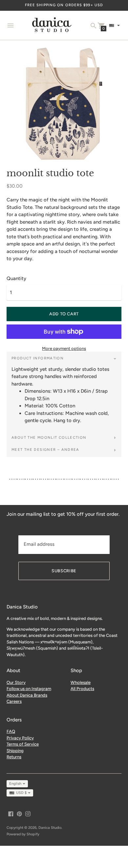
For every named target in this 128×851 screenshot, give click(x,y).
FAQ (11, 731)
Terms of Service (23, 744)
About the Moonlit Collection (49, 437)
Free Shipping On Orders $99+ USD (64, 5)
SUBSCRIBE (64, 570)
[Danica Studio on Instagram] (28, 813)
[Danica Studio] (52, 25)
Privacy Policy (20, 737)
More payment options (64, 348)
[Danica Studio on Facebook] (10, 813)
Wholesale (81, 682)
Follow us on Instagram (29, 688)
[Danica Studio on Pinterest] (19, 813)
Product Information (37, 358)
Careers (14, 701)
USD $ (21, 793)
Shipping (15, 750)
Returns (14, 756)
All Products (82, 688)
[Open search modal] (93, 26)
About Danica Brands (27, 695)
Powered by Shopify (23, 834)
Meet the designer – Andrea (45, 450)
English (15, 783)
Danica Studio (49, 828)
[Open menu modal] (10, 25)
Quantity (16, 278)
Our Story (16, 682)
